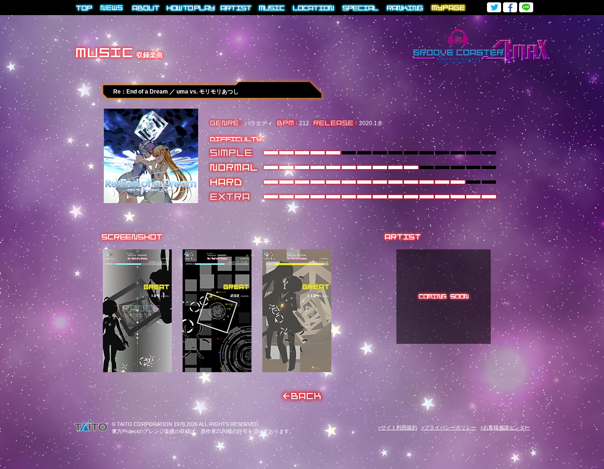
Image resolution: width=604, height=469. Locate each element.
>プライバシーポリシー (448, 427)
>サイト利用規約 (397, 427)
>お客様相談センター (505, 427)
